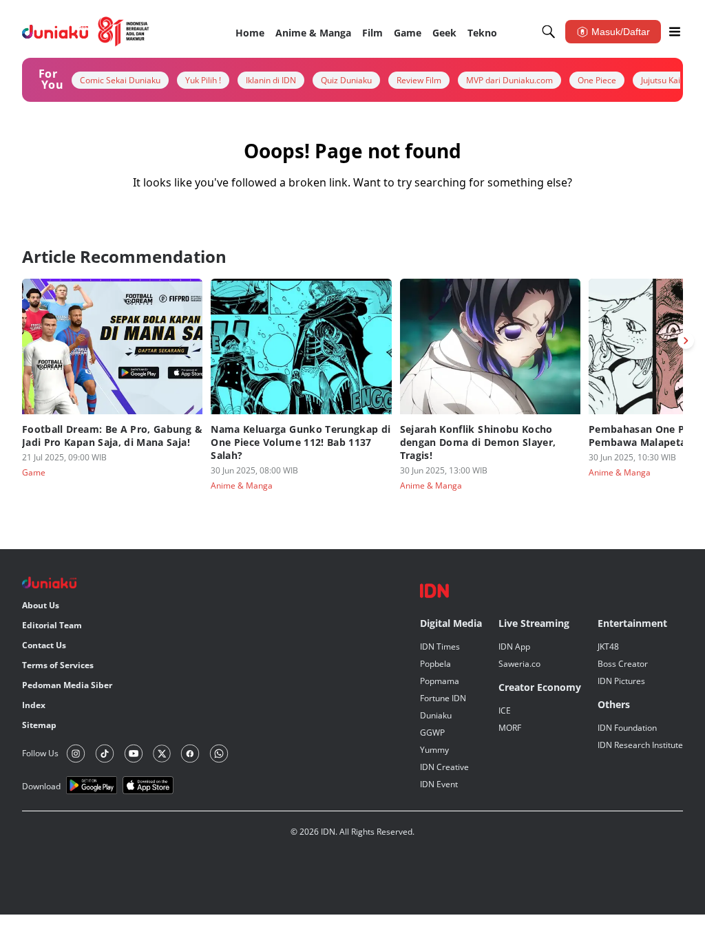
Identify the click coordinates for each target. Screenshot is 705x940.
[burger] (674, 31)
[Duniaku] (85, 32)
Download (41, 786)
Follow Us (40, 753)
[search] (548, 31)
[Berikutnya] (685, 340)
